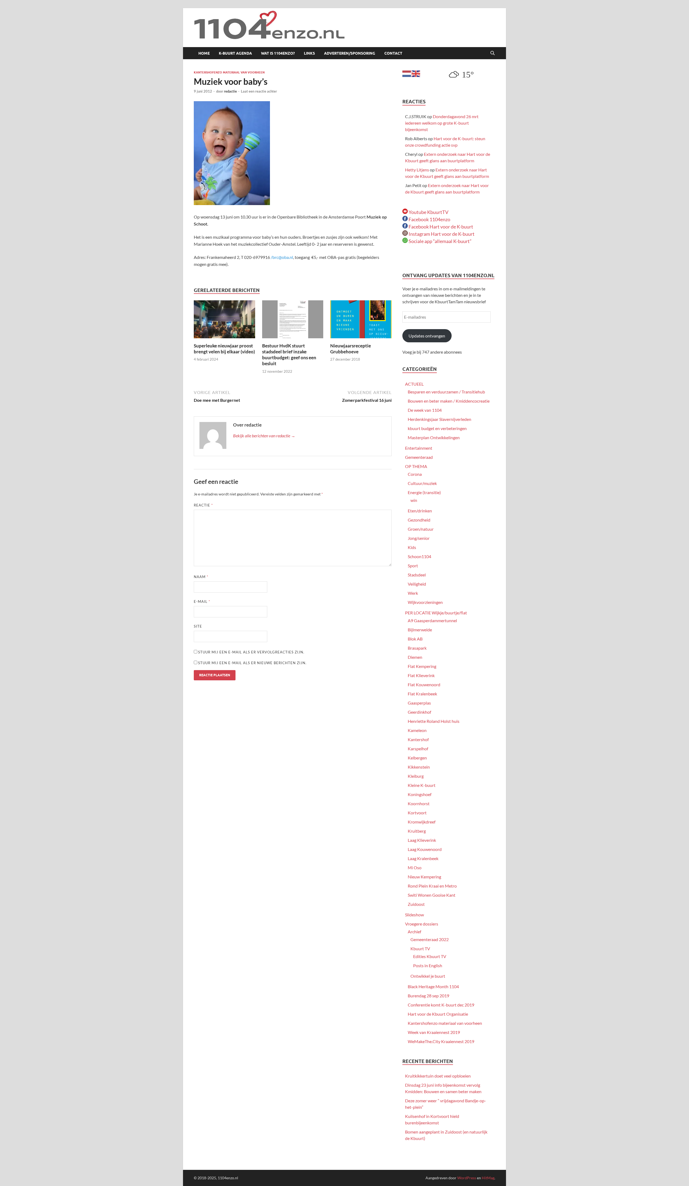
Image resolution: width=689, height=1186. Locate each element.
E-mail (202, 601)
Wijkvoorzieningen (425, 602)
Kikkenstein (419, 766)
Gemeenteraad (419, 457)
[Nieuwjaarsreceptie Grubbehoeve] (361, 320)
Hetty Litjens (417, 169)
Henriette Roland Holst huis (433, 721)
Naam (201, 577)
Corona (415, 474)
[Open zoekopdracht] (492, 53)
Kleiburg (416, 776)
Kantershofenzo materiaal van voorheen (229, 72)
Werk (413, 593)
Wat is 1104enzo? (278, 53)
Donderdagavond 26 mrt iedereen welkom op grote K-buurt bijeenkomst (442, 123)
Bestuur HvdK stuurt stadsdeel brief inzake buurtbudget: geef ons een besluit (289, 354)
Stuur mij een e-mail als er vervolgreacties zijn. (251, 652)
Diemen (415, 657)
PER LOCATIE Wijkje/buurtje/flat (436, 612)
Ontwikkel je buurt (427, 976)
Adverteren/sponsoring (349, 53)
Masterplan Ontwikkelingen (434, 437)
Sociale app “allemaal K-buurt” (440, 241)
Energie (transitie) (424, 492)
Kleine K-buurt (421, 785)
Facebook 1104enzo (429, 219)
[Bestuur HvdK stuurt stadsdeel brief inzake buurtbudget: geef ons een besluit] (293, 320)
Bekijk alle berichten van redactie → (264, 435)
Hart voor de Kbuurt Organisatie (438, 1013)
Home (204, 53)
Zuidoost (416, 904)
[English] (416, 73)
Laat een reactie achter (259, 91)
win (413, 500)
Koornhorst (419, 803)
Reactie (203, 505)
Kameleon (417, 730)
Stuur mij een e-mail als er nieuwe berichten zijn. (252, 663)
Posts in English (427, 965)
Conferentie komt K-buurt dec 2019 (441, 1004)
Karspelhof (418, 748)
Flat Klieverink (421, 675)
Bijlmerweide (420, 629)
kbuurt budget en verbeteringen (437, 428)
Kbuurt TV (420, 948)
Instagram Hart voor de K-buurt (441, 234)
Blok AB (415, 638)
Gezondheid (419, 519)
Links (309, 53)
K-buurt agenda (235, 53)
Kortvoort (417, 812)
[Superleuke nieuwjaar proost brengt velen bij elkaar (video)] (224, 320)
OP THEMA (416, 466)
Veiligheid (417, 583)
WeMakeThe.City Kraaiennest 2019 (441, 1041)
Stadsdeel (417, 574)
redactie (230, 91)
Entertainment (418, 448)
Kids (412, 547)
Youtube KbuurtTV (428, 212)
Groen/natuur (421, 529)
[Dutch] (407, 73)
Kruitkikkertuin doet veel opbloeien (438, 1075)
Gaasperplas (419, 702)
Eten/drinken (420, 510)
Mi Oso (414, 867)
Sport (413, 565)
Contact (393, 53)
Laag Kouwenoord (425, 849)
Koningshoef (419, 794)
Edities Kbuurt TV (429, 956)
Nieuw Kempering (424, 876)
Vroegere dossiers (421, 923)
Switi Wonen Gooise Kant (431, 895)
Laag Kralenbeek (423, 858)
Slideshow (414, 914)
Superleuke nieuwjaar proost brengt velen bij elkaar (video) (224, 348)
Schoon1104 (419, 556)
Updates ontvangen (427, 335)
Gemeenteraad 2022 (429, 939)
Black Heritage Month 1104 (433, 986)
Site (198, 626)
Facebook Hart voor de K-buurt (440, 227)
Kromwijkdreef (421, 821)
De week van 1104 (425, 410)
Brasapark (417, 647)
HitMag (488, 1178)
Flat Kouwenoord (424, 684)
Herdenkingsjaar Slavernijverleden (439, 419)
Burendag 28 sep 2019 (428, 995)
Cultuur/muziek (422, 483)
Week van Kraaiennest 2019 (434, 1032)
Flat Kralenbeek (422, 693)
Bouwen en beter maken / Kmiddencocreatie (449, 400)
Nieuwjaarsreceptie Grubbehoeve (350, 348)
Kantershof (418, 739)
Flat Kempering (422, 666)
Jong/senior (419, 538)
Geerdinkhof (419, 712)
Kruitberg (417, 830)
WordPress (466, 1178)
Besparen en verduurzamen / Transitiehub (446, 391)
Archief (414, 931)
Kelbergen (417, 757)
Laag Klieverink (422, 840)
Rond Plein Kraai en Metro (432, 885)
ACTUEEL (414, 383)
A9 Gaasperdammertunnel (432, 620)
